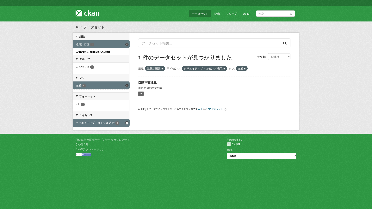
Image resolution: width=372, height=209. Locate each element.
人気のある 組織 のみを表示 (93, 52)
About (246, 13)
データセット (200, 13)
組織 (217, 13)
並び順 (261, 57)
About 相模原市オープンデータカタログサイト (104, 139)
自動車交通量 (147, 82)
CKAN (233, 144)
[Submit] (291, 13)
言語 (229, 150)
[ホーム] (77, 26)
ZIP (140, 93)
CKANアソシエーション (90, 149)
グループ (231, 13)
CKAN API (82, 144)
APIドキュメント (216, 108)
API (200, 108)
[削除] (162, 68)
